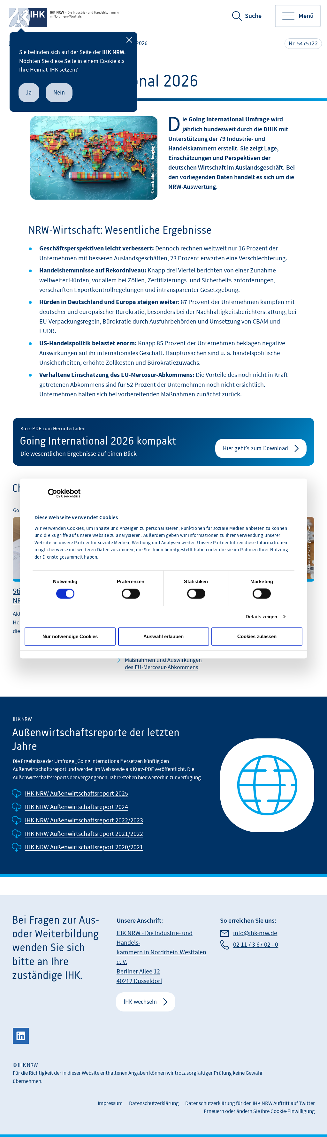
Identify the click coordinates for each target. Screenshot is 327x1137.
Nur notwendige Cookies (70, 636)
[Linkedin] (21, 1036)
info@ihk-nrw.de (255, 933)
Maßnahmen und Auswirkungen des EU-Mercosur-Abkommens (163, 663)
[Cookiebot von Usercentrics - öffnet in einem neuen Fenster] (52, 493)
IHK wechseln (140, 1001)
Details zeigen (261, 616)
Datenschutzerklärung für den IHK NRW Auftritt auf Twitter (250, 1103)
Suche (253, 16)
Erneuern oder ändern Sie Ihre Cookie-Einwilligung (259, 1111)
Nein (59, 92)
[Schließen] (129, 40)
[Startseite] (64, 16)
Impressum (110, 1103)
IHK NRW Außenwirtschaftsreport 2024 (76, 807)
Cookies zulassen (257, 636)
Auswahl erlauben (163, 636)
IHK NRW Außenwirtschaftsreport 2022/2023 (84, 820)
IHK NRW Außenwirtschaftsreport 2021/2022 (84, 834)
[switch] (131, 594)
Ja (29, 92)
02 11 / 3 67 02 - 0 (255, 945)
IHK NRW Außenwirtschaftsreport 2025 (76, 794)
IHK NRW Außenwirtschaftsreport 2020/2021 (84, 847)
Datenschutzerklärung (154, 1103)
